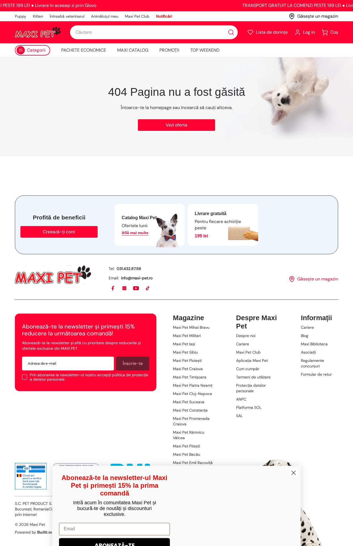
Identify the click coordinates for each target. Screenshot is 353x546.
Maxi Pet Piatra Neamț (192, 385)
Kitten (38, 16)
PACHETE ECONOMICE (83, 50)
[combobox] (154, 32)
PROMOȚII (169, 50)
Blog (304, 335)
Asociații (308, 352)
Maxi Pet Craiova (188, 368)
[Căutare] (231, 32)
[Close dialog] (293, 409)
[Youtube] (136, 288)
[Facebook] (113, 288)
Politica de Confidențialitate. (134, 530)
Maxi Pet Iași (184, 343)
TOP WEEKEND (205, 50)
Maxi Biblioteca (314, 343)
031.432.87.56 (129, 268)
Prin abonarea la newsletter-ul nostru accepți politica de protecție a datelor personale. (89, 377)
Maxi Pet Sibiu (185, 352)
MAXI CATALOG (132, 50)
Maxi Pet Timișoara (189, 377)
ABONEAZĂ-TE (115, 482)
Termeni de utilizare (253, 377)
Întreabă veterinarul (67, 16)
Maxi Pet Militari (187, 335)
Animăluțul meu (104, 16)
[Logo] (38, 32)
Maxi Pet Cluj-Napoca (192, 393)
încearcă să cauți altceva (206, 107)
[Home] (53, 274)
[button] (267, 32)
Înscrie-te (133, 363)
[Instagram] (124, 288)
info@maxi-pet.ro (137, 277)
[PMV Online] (31, 476)
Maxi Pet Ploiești (187, 360)
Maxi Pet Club (137, 16)
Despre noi (245, 335)
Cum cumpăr (247, 368)
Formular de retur (316, 374)
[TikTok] (147, 288)
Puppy (20, 16)
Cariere (242, 343)
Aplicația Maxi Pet (252, 360)
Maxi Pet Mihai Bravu (191, 327)
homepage (161, 107)
